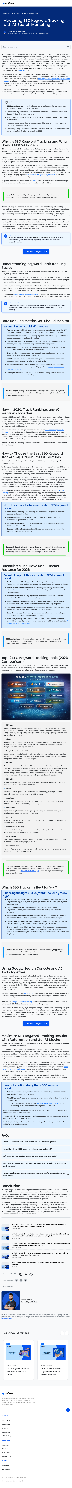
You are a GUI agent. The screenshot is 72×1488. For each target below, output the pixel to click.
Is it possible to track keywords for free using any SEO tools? (30, 1156)
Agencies (5, 1445)
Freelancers (6, 1453)
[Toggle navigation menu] (67, 3)
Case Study (6, 1432)
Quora (25, 70)
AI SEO (35, 181)
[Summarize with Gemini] (26, 1274)
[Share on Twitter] (16, 1280)
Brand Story (6, 1428)
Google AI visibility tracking (22, 1002)
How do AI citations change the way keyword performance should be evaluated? (34, 1174)
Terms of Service (18, 1481)
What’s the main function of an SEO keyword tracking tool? (29, 1142)
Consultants (6, 1456)
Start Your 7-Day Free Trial (36, 251)
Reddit (20, 70)
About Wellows (7, 1421)
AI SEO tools (28, 993)
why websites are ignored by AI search (40, 175)
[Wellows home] (8, 3)
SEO (18, 13)
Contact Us (6, 1425)
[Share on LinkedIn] (21, 1280)
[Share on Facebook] (25, 1280)
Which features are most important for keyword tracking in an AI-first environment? (34, 1164)
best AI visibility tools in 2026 (47, 1103)
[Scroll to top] (68, 1410)
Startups (5, 1449)
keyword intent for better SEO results (26, 294)
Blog (13, 13)
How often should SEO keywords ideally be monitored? (27, 1149)
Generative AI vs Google (30, 871)
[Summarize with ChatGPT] (20, 1274)
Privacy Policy (7, 1481)
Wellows (6, 13)
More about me (7, 1319)
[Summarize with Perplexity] (31, 1274)
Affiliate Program (8, 1436)
